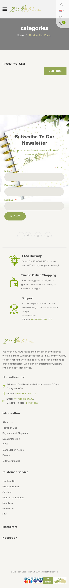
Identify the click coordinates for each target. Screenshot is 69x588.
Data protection (11, 438)
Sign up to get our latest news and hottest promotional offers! (34, 152)
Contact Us (9, 481)
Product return (11, 486)
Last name (10, 199)
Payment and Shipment (15, 433)
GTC (5, 444)
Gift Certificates (11, 460)
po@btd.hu (32, 402)
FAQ (5, 514)
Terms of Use (10, 427)
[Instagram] (38, 235)
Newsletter (8, 508)
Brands (7, 455)
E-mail (8, 170)
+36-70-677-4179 (41, 319)
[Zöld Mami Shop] (25, 9)
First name (10, 185)
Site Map (7, 492)
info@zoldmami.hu (23, 398)
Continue (55, 71)
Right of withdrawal (13, 497)
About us (8, 422)
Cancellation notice (13, 449)
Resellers (8, 503)
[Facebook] (27, 235)
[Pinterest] (48, 235)
